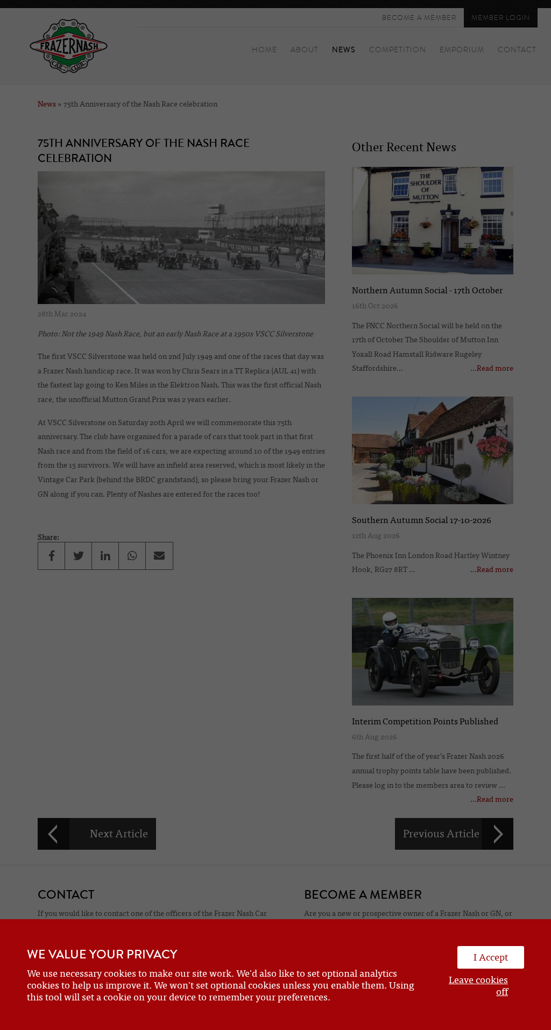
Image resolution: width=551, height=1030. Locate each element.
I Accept (491, 957)
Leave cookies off (478, 986)
